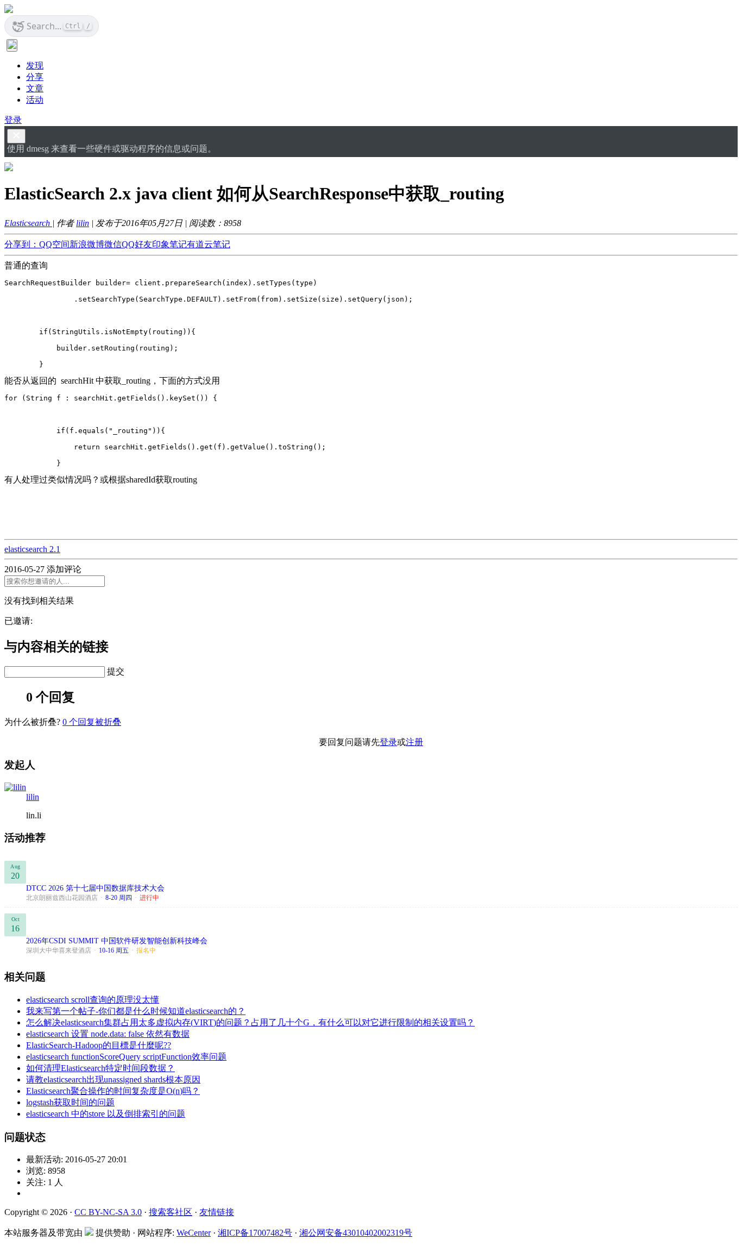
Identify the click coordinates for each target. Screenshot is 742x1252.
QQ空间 (54, 244)
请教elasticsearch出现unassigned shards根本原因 (113, 1079)
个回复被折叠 (91, 722)
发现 (34, 65)
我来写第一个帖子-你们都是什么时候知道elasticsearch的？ (136, 1011)
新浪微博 (87, 244)
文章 (34, 88)
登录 (13, 119)
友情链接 (216, 1212)
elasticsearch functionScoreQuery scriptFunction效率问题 (126, 1056)
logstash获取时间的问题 (70, 1102)
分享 (34, 77)
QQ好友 (137, 244)
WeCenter (194, 1232)
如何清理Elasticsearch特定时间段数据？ (100, 1068)
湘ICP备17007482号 (255, 1232)
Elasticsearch (28, 223)
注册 (414, 742)
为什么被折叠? (32, 722)
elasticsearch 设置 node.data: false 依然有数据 (108, 1033)
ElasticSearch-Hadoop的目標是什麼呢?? (98, 1045)
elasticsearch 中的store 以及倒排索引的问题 (105, 1113)
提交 (115, 671)
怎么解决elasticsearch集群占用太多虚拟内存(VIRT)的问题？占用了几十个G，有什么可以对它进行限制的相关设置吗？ (250, 1022)
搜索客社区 (170, 1212)
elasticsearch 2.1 (32, 549)
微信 (113, 244)
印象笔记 (169, 244)
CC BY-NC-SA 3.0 (108, 1212)
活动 (34, 99)
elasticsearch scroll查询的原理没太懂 (92, 999)
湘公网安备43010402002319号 (355, 1232)
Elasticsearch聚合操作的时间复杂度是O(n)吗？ (113, 1091)
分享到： (21, 244)
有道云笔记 (208, 244)
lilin (82, 223)
